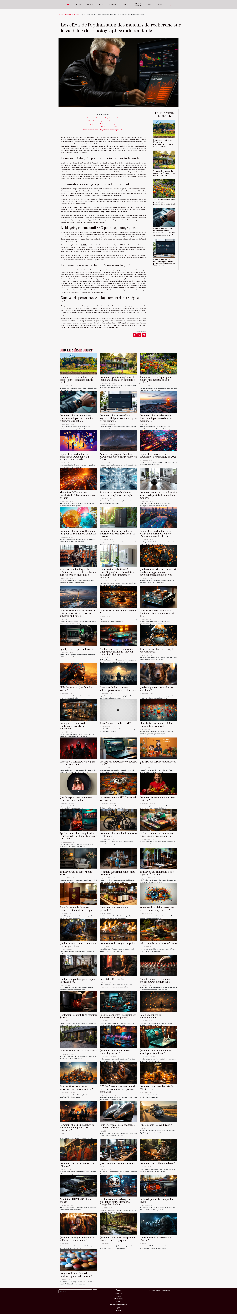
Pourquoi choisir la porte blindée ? (78, 1050)
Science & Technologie (137, 4)
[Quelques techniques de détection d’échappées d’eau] (78, 930)
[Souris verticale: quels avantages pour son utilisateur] (118, 1111)
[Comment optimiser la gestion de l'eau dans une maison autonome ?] (164, 159)
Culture (78, 4)
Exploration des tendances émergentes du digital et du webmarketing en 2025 (74, 457)
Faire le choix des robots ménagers (158, 943)
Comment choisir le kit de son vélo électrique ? (118, 835)
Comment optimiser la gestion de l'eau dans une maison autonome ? (164, 173)
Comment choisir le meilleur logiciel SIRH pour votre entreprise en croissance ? (164, 262)
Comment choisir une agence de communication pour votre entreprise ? (77, 1127)
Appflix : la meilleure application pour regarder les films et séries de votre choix (78, 836)
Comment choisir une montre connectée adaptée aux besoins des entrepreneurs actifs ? (164, 231)
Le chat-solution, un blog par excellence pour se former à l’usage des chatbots (115, 1202)
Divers (160, 4)
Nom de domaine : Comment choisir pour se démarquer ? (155, 980)
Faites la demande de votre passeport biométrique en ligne (76, 909)
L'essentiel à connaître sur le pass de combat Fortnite (77, 763)
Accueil (61, 14)
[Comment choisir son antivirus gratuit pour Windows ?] (158, 1037)
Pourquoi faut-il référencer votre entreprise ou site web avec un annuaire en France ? (77, 613)
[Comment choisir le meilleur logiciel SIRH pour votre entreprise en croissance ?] (164, 248)
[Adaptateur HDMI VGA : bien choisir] (78, 1185)
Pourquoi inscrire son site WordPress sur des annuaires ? (76, 1088)
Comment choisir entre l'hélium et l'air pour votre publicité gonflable (78, 532)
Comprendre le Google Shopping (117, 943)
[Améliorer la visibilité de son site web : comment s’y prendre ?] (158, 894)
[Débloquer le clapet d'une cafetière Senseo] (78, 1001)
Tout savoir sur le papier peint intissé (76, 873)
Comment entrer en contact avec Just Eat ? (157, 799)
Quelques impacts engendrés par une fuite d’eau (77, 980)
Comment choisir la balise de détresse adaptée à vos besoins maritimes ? (156, 418)
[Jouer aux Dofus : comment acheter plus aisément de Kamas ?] (118, 674)
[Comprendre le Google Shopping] (118, 930)
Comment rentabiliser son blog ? (157, 1163)
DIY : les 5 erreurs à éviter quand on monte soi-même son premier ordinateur (117, 1089)
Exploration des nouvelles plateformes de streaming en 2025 (158, 455)
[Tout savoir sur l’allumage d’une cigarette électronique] (158, 858)
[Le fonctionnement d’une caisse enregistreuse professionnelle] (158, 820)
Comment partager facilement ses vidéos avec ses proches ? (78, 1239)
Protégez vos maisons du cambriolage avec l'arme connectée (73, 726)
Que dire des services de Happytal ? (158, 763)
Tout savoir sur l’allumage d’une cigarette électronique (157, 873)
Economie (90, 4)
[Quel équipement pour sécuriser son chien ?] (158, 674)
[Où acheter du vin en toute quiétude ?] (118, 894)
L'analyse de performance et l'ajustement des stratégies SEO (102, 130)
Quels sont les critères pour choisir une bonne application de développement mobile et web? (158, 572)
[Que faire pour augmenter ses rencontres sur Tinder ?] (78, 784)
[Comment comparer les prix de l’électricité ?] (158, 1073)
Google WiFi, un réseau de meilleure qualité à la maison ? (76, 1275)
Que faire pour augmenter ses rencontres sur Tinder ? (76, 799)
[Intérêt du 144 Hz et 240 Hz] (118, 965)
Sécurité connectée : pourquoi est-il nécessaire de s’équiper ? (118, 1016)
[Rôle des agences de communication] (158, 1001)
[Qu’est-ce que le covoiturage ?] (158, 1111)
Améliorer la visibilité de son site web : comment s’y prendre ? (157, 909)
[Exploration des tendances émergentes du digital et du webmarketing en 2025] (78, 440)
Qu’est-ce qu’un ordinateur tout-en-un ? (118, 1165)
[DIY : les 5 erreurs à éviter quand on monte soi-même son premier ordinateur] (118, 1073)
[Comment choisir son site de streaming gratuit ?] (118, 1037)
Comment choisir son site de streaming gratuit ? (115, 1052)
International (113, 4)
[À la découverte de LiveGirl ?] (118, 710)
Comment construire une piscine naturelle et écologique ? (117, 1239)
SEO (128, 255)
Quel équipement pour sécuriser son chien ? (157, 689)
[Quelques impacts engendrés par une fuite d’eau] (78, 965)
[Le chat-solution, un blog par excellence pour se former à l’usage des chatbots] (118, 1185)
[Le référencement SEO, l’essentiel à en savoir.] (118, 784)
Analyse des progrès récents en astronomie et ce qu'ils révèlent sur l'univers (118, 457)
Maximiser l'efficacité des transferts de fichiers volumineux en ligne (77, 495)
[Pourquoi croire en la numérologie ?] (118, 597)
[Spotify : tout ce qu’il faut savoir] (78, 635)
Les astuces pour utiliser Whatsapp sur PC (118, 763)
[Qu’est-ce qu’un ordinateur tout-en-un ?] (118, 1150)
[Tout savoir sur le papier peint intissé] (78, 858)
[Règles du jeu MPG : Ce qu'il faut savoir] (158, 1185)
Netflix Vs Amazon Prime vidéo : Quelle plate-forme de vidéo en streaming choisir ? (117, 652)
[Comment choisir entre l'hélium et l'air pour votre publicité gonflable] (78, 517)
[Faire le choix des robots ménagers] (158, 930)
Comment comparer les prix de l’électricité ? (156, 1088)
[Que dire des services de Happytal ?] (158, 748)
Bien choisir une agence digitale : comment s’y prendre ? (157, 725)
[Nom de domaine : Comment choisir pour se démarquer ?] (158, 965)
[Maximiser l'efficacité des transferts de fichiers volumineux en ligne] (78, 479)
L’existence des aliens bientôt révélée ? (155, 1239)
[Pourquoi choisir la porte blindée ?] (78, 1037)
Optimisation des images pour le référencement (102, 121)
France (101, 4)
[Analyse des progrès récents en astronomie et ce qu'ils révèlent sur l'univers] (118, 440)
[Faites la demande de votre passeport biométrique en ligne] (78, 894)
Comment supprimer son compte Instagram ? (117, 873)
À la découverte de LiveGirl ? (115, 723)
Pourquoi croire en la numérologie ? (118, 612)
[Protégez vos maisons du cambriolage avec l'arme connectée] (78, 710)
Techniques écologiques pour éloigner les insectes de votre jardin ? (164, 202)
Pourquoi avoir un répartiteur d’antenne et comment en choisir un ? (157, 613)
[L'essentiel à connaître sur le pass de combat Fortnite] (78, 748)
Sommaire (104, 114)
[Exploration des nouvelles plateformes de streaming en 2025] (158, 440)
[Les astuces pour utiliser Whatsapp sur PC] (118, 748)
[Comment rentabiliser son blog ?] (158, 1150)
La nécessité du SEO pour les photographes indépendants (102, 118)
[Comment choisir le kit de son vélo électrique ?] (118, 820)
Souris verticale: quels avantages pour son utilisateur (117, 1126)
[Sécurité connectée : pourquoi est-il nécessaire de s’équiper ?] (118, 1001)
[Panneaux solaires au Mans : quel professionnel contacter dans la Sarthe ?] (164, 129)
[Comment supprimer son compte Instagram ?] (118, 858)
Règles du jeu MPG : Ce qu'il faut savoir (157, 1200)
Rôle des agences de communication (150, 1016)
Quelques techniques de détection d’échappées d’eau (78, 945)
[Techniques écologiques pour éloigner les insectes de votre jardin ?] (164, 188)
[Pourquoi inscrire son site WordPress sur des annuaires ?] (78, 1073)
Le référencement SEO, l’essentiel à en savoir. (118, 799)
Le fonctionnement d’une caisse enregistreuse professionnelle (157, 835)
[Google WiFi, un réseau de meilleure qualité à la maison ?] (78, 1260)
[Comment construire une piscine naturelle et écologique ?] (118, 1224)
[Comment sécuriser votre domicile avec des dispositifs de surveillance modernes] (158, 479)
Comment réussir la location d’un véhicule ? (77, 1165)
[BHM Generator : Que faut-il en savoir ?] (78, 674)
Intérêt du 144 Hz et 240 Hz (114, 979)
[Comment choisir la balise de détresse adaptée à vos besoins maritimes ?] (158, 402)
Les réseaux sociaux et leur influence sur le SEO (102, 127)
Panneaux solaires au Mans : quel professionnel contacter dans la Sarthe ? (163, 143)
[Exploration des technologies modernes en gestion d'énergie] (118, 479)
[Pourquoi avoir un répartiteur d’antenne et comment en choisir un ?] (158, 597)
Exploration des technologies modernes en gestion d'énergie (116, 494)
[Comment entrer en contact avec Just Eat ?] (158, 784)
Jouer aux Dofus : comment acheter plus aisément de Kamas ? (118, 689)
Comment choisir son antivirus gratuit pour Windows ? (156, 1052)
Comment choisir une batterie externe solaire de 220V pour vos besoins (117, 534)
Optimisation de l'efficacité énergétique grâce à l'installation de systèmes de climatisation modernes (117, 573)
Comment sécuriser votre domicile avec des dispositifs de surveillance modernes (158, 495)
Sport (149, 4)
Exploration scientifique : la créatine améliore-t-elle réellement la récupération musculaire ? (78, 572)
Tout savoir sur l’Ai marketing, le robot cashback (157, 650)
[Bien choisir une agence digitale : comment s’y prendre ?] (158, 710)
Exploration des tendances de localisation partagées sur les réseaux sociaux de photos (155, 534)
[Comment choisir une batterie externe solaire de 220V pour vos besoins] (118, 517)
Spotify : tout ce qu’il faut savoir (76, 649)
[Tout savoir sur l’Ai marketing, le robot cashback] (158, 635)
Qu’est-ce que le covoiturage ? (156, 1125)
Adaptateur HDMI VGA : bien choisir (75, 1200)
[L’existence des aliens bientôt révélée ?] (158, 1224)
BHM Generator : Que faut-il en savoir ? (76, 689)
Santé (125, 4)
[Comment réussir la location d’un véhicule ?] (78, 1150)
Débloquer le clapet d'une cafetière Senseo (78, 1016)
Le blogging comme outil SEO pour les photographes (102, 124)
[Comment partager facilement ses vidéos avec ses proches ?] (78, 1224)
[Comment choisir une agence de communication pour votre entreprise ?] (78, 1111)
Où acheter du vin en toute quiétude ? (114, 909)
